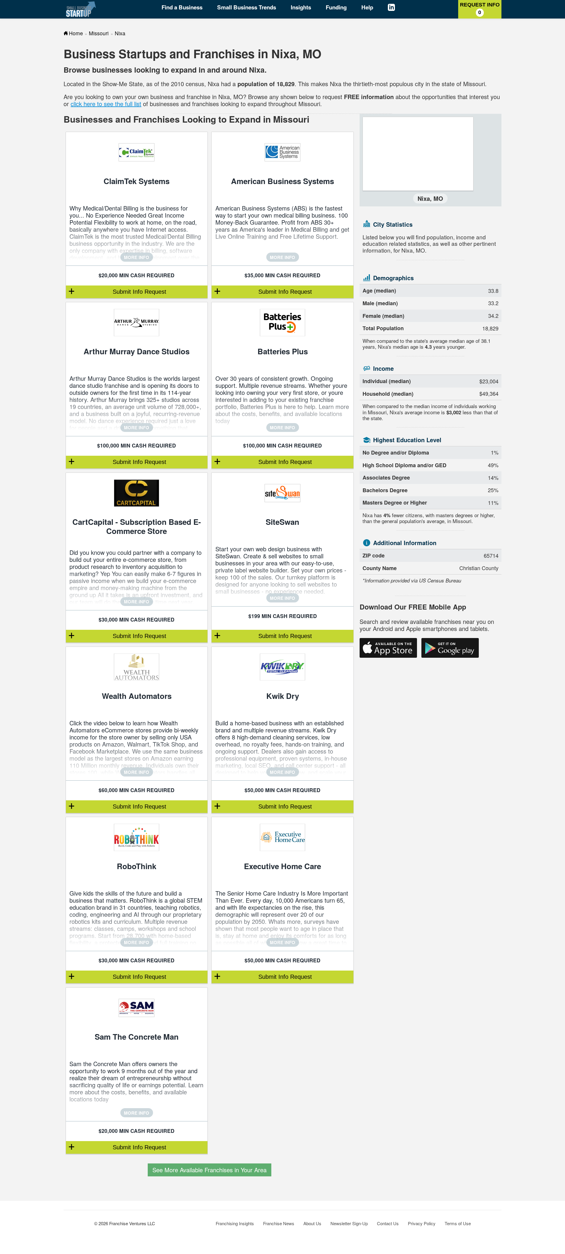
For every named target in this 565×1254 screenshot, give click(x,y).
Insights (301, 7)
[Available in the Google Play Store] (450, 648)
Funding (336, 7)
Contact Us (388, 1223)
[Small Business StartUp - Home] (81, 9)
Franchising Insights (235, 1223)
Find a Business (182, 7)
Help (367, 7)
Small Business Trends (246, 7)
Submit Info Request (139, 291)
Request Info (480, 8)
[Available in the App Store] (388, 648)
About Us (312, 1223)
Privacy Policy (422, 1223)
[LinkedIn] (397, 8)
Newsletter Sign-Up (349, 1223)
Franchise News (278, 1223)
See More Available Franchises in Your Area (209, 1169)
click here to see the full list (106, 103)
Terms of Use (458, 1223)
